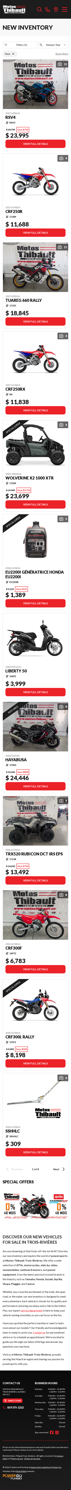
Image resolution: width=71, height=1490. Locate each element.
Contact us (39, 1332)
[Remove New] (13, 54)
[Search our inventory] (39, 9)
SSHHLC (12, 1131)
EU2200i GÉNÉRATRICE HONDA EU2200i (34, 574)
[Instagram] (57, 1433)
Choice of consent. (32, 1458)
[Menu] (64, 9)
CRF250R (13, 211)
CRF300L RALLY (19, 1037)
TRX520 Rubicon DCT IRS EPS (34, 854)
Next (56, 1169)
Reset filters (61, 53)
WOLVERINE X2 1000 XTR (29, 478)
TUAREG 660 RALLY (23, 300)
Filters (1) (21, 44)
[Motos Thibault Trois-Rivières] (14, 9)
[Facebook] (52, 1433)
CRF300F (13, 948)
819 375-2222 (15, 1407)
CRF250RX (15, 389)
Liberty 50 (16, 671)
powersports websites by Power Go (45, 1467)
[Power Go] (32, 1476)
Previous (17, 1169)
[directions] (56, 9)
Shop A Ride (21, 1471)
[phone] (48, 9)
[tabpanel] (50, 1408)
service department (32, 1310)
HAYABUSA (16, 759)
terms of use (17, 1458)
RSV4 (10, 117)
